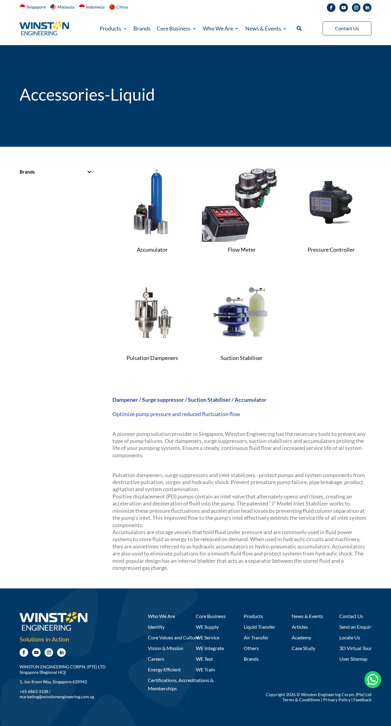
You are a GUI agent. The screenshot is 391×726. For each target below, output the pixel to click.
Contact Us (347, 28)
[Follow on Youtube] (343, 7)
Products (110, 29)
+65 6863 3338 (34, 691)
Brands (142, 29)
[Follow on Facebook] (331, 7)
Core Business (174, 29)
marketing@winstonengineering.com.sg (57, 696)
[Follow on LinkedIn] (367, 7)
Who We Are (218, 29)
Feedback (362, 699)
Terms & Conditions (301, 699)
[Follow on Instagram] (356, 7)
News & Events (263, 29)
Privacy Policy (336, 699)
